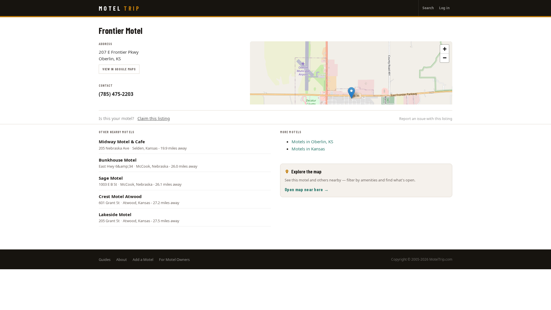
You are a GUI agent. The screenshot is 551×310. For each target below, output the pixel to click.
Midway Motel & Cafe (122, 141)
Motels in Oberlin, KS (312, 141)
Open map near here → (307, 189)
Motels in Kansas (308, 149)
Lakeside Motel (115, 214)
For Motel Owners (174, 259)
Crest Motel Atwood (120, 196)
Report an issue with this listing (425, 118)
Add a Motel (143, 259)
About (121, 259)
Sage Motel (111, 178)
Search (428, 7)
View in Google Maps (119, 69)
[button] (351, 93)
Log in (444, 7)
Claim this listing (153, 118)
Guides (104, 259)
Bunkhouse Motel (118, 160)
